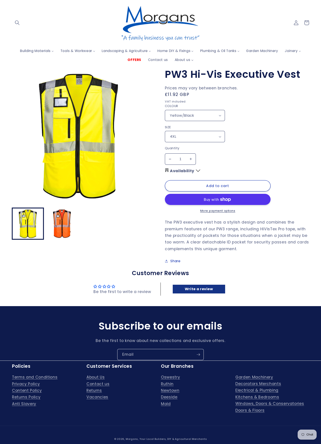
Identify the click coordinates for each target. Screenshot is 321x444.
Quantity (172, 148)
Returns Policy (26, 397)
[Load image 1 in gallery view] (28, 223)
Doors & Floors (249, 410)
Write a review (199, 288)
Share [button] (175, 261)
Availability (182, 170)
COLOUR (171, 106)
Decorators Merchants (258, 383)
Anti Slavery (24, 403)
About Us (95, 377)
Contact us (98, 384)
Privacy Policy (26, 384)
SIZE (168, 127)
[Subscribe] (198, 354)
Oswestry (170, 377)
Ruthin (167, 384)
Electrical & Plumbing (256, 390)
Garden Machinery (254, 377)
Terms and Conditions (34, 377)
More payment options (217, 211)
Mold (166, 403)
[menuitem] (37, 50)
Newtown (170, 390)
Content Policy (27, 390)
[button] (17, 22)
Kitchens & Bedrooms (257, 397)
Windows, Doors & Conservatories (269, 403)
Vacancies (97, 397)
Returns (94, 390)
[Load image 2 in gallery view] (62, 223)
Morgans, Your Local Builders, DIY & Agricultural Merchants (166, 439)
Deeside (169, 397)
